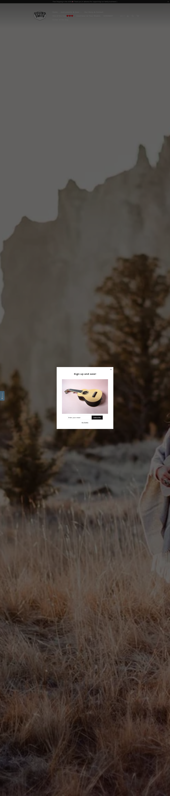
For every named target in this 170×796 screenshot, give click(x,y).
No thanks (85, 422)
